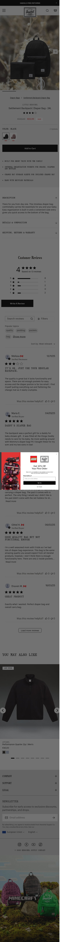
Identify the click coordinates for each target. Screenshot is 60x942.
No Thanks (39, 486)
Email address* (27, 475)
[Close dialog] (56, 454)
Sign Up (40, 483)
